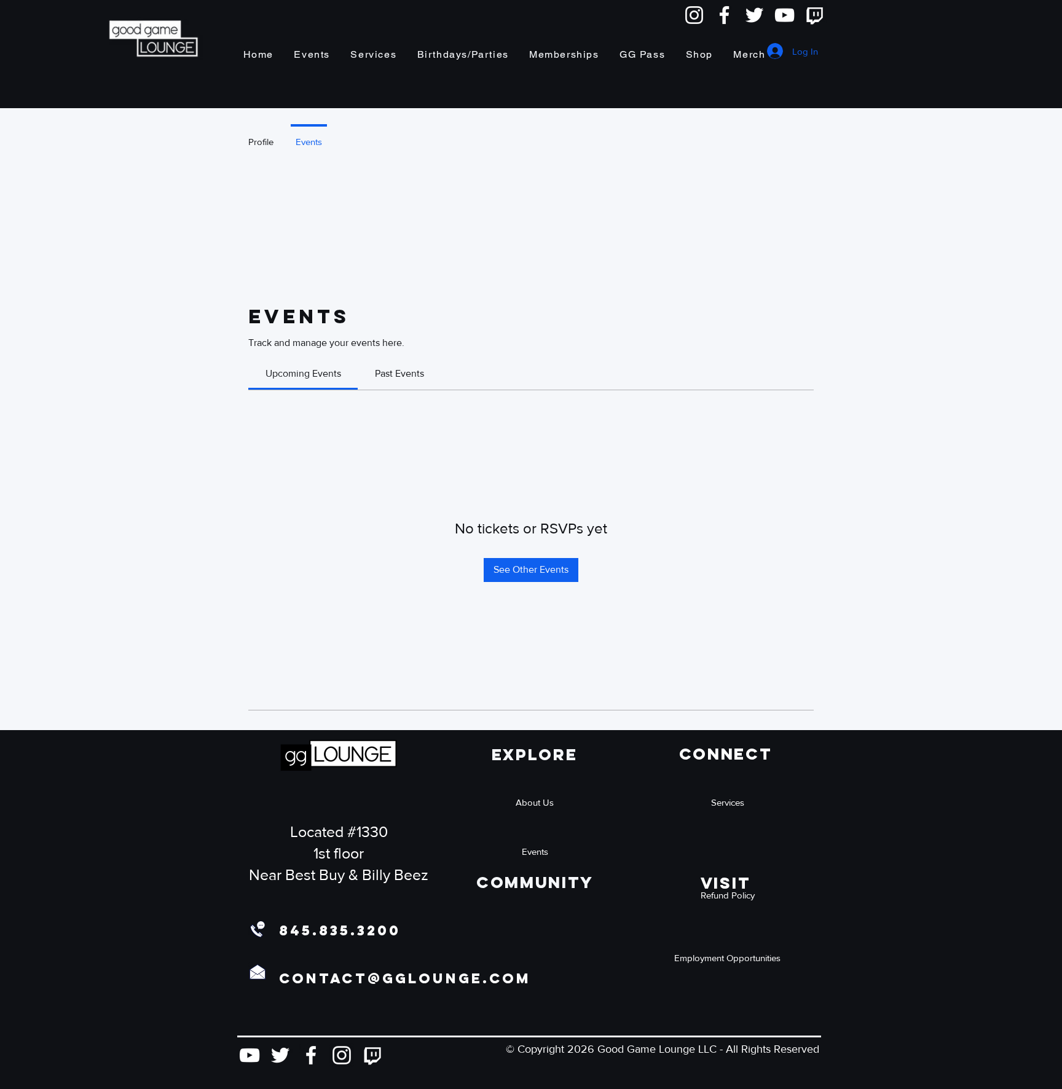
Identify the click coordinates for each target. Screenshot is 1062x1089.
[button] (727, 895)
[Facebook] (724, 15)
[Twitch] (815, 15)
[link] (303, 373)
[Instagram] (694, 15)
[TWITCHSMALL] (372, 1055)
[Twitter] (754, 15)
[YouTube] (784, 15)
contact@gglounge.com (405, 978)
